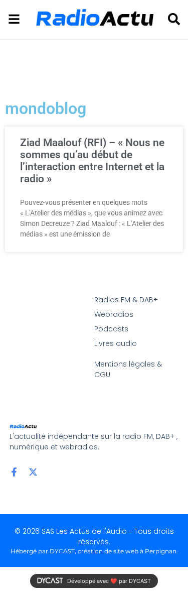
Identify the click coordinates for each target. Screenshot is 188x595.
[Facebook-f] (14, 472)
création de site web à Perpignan (127, 551)
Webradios (113, 314)
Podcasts (111, 329)
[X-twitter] (33, 472)
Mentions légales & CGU (128, 369)
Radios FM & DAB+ (126, 300)
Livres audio (115, 343)
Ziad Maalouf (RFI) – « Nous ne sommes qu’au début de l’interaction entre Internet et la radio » (92, 161)
